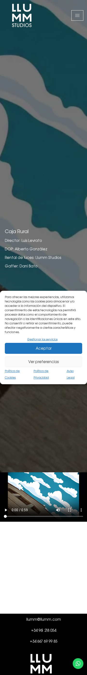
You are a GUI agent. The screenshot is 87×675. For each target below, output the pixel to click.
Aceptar (43, 348)
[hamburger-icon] (77, 15)
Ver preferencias (43, 361)
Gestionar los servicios (42, 339)
